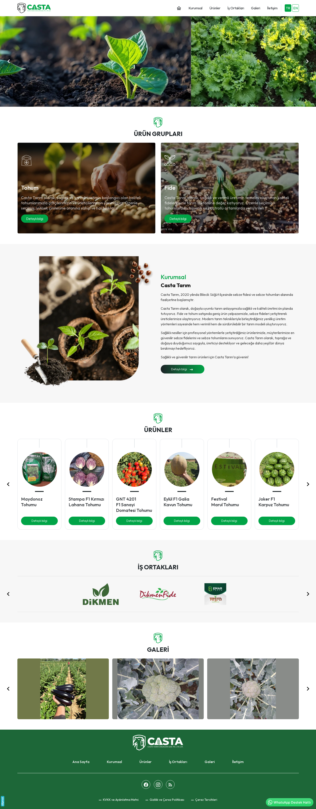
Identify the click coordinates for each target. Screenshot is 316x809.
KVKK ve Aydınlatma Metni (120, 800)
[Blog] (170, 784)
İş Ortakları (178, 762)
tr (288, 8)
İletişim (238, 762)
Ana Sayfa (80, 762)
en (295, 8)
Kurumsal (114, 762)
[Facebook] (146, 784)
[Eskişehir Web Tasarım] (2, 801)
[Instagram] (158, 784)
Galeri (210, 762)
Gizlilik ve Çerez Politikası (166, 800)
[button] (204, 800)
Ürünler (145, 762)
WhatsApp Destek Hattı (292, 802)
